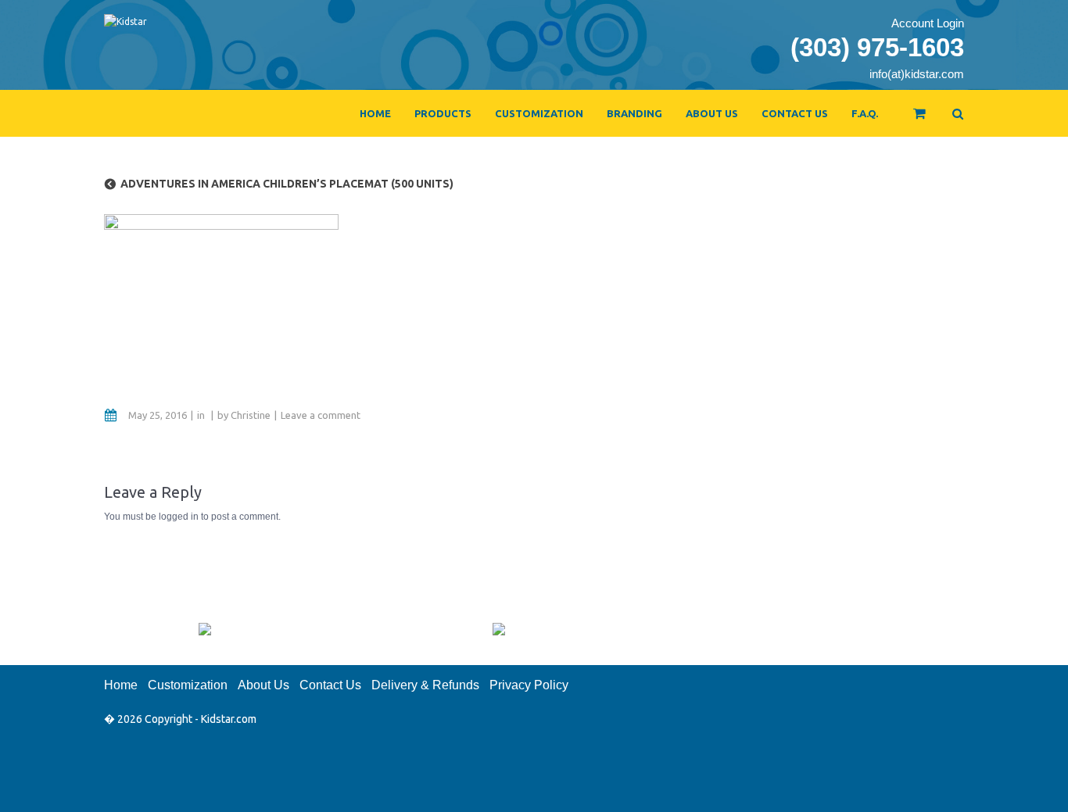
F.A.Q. (864, 113)
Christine (251, 415)
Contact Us (795, 113)
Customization (539, 113)
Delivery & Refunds (425, 685)
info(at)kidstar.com (916, 73)
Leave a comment (320, 415)
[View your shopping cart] (909, 120)
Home (375, 113)
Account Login (927, 23)
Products (442, 113)
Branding (634, 113)
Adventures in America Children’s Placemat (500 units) (286, 183)
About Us (712, 113)
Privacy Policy (528, 685)
